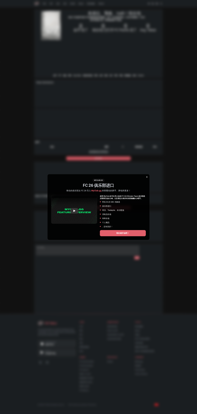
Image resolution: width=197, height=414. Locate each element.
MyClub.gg (96, 190)
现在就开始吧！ (122, 233)
